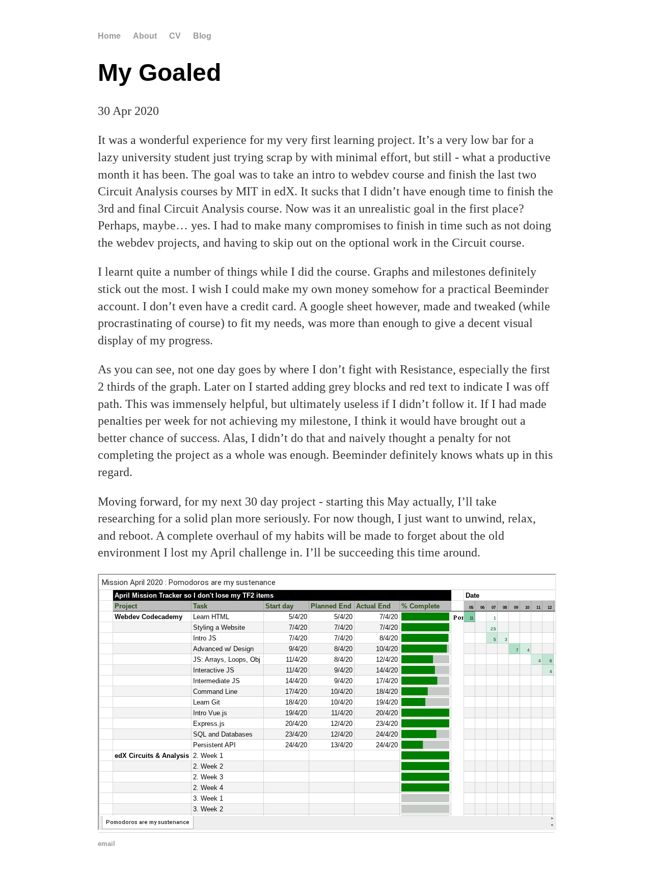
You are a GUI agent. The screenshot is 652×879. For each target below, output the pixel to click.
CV (175, 36)
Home (109, 36)
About (145, 36)
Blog (202, 36)
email (106, 843)
